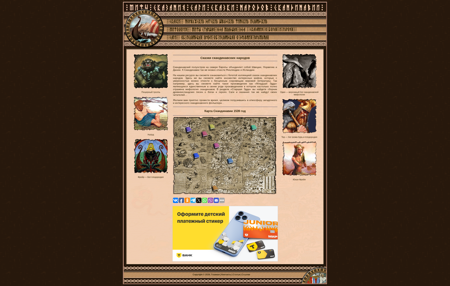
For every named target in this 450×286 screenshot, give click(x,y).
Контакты (226, 274)
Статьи (236, 274)
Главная (215, 274)
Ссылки (246, 274)
